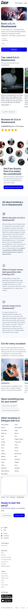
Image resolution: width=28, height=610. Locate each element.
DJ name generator (6, 559)
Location (4, 38)
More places (4, 545)
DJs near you (4, 561)
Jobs (2, 582)
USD (3, 530)
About (2, 580)
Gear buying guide (6, 557)
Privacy (23, 607)
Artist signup (18, 3)
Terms (16, 607)
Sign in (3, 587)
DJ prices (3, 564)
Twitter (5, 533)
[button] (8, 112)
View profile (5, 105)
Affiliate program (5, 566)
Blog (2, 552)
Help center (4, 573)
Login (25, 3)
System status (5, 578)
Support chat (4, 576)
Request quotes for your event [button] (13, 187)
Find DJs (3, 555)
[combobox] (9, 40)
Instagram (6, 538)
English (5, 527)
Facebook (6, 535)
